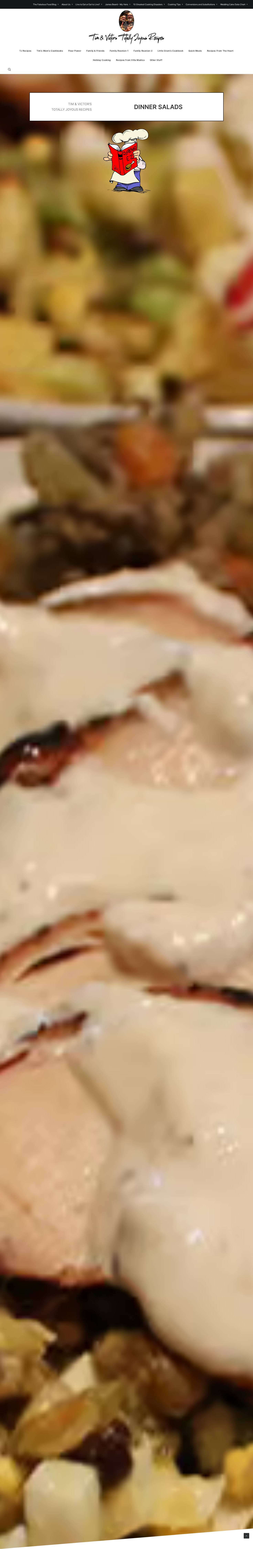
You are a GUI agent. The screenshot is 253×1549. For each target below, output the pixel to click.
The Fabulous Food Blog (44, 4)
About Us (66, 4)
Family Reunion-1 (119, 50)
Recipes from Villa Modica (130, 60)
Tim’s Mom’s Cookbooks (50, 50)
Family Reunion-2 (143, 50)
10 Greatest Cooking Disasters (147, 4)
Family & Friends (95, 50)
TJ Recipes (25, 50)
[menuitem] (46, 4)
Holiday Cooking (102, 60)
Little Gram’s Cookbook (170, 50)
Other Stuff (156, 60)
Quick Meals (195, 50)
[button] (11, 69)
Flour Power (74, 50)
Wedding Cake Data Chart (232, 4)
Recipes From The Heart (220, 50)
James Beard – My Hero (116, 4)
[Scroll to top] (246, 1535)
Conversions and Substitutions (200, 4)
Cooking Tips (174, 4)
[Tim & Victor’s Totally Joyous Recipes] (126, 27)
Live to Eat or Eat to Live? (88, 4)
